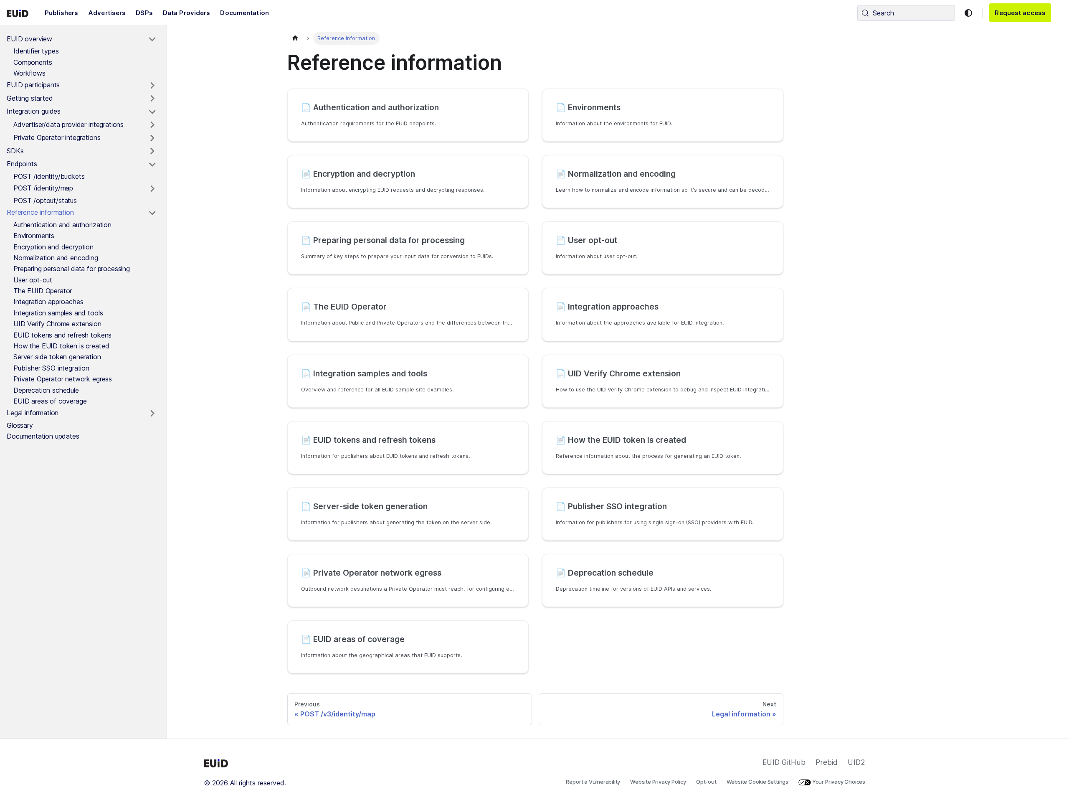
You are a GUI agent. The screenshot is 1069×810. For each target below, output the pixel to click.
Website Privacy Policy (658, 781)
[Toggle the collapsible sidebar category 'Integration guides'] (152, 112)
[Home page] (295, 38)
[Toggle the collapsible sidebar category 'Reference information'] (152, 213)
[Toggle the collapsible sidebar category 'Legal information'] (152, 413)
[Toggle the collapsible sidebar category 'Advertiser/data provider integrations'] (152, 125)
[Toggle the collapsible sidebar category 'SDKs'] (152, 151)
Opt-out (706, 781)
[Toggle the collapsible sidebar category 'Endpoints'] (152, 164)
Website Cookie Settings (758, 781)
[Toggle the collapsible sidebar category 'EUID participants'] (152, 85)
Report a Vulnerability (593, 781)
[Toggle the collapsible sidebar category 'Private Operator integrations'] (152, 138)
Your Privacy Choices (838, 781)
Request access (1020, 13)
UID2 (856, 762)
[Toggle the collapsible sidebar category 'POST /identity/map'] (152, 189)
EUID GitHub (783, 762)
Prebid (827, 762)
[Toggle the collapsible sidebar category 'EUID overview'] (152, 39)
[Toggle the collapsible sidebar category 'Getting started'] (152, 98)
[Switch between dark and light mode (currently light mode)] (968, 13)
